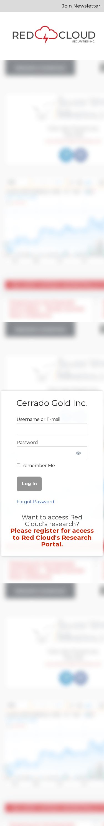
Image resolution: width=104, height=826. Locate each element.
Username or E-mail (38, 419)
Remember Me (37, 465)
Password (27, 442)
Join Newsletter (81, 6)
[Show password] (78, 453)
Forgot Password (35, 501)
